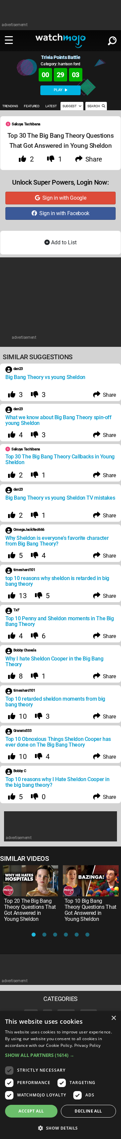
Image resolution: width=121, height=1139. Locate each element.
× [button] (113, 1018)
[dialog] (60, 1075)
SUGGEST (70, 106)
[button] (60, 1055)
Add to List (63, 242)
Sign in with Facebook (63, 213)
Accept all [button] (31, 1111)
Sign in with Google (63, 198)
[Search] (112, 39)
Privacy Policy (87, 1045)
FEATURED (31, 106)
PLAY (59, 90)
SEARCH (93, 106)
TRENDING (10, 106)
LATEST (50, 106)
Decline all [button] (88, 1111)
